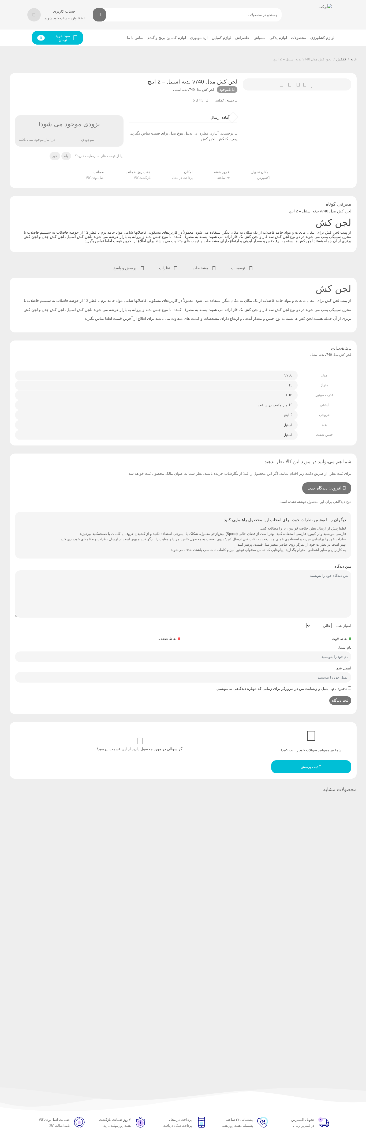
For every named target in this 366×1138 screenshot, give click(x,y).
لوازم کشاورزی (322, 37)
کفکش (341, 59)
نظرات (165, 268)
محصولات (298, 37)
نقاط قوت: (339, 638)
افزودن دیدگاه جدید (324, 488)
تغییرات (281, 84)
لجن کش (208, 139)
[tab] (241, 267)
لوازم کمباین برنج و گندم (166, 37)
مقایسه (289, 84)
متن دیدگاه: (342, 566)
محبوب (312, 84)
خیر (54, 156)
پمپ (233, 139)
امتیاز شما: (342, 626)
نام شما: (344, 647)
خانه (353, 59)
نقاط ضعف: (167, 638)
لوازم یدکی (278, 37)
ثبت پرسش (310, 767)
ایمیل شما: (342, 668)
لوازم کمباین (221, 37)
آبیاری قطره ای (207, 133)
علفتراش (242, 37)
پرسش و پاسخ (125, 268)
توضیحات (238, 268)
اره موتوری (199, 37)
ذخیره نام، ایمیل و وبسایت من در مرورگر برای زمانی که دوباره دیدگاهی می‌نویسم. (281, 688)
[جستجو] (99, 14)
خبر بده (298, 84)
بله (66, 156)
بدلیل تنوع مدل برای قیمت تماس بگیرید (161, 133)
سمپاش (259, 37)
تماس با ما (135, 37)
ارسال (305, 84)
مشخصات (201, 268)
